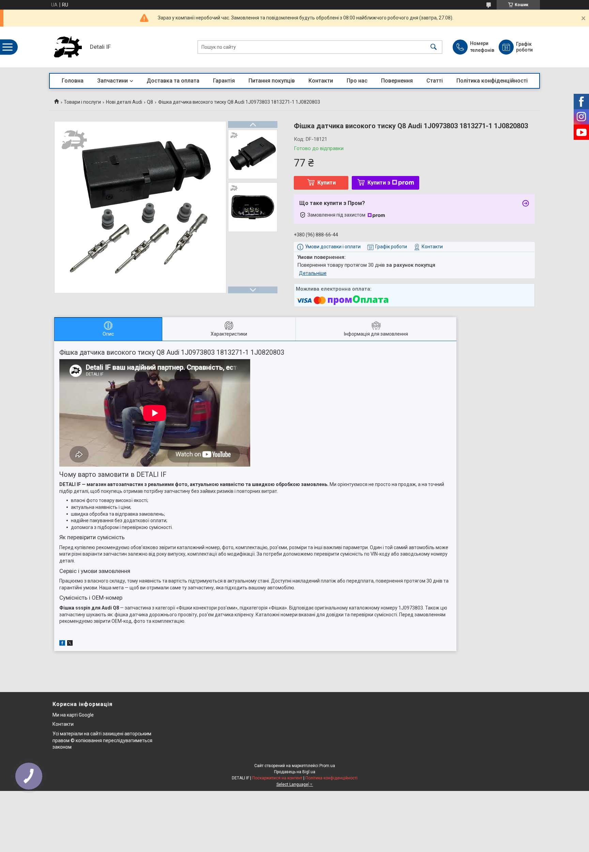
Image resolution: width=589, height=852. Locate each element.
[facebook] (62, 644)
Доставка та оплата (173, 80)
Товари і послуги (82, 102)
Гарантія (224, 80)
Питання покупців (271, 80)
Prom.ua (327, 765)
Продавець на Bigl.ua (294, 771)
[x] (70, 644)
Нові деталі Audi (124, 102)
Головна (73, 80)
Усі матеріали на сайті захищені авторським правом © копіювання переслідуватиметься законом (102, 740)
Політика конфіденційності (492, 80)
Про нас (357, 80)
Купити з (378, 182)
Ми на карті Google (73, 715)
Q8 (150, 102)
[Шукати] (433, 47)
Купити (326, 182)
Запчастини (112, 80)
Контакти (320, 80)
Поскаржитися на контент (277, 778)
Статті (434, 80)
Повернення (397, 80)
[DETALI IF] (68, 47)
